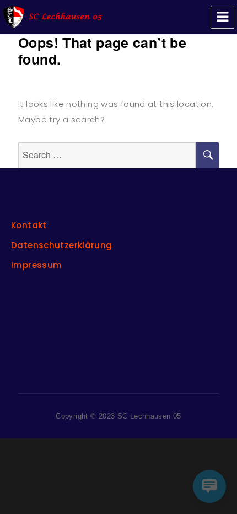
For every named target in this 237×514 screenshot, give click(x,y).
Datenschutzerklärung (61, 245)
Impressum (36, 265)
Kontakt (29, 225)
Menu (222, 17)
